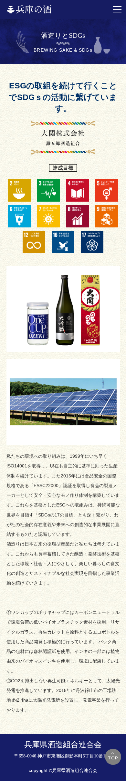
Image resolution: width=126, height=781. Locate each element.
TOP (113, 758)
